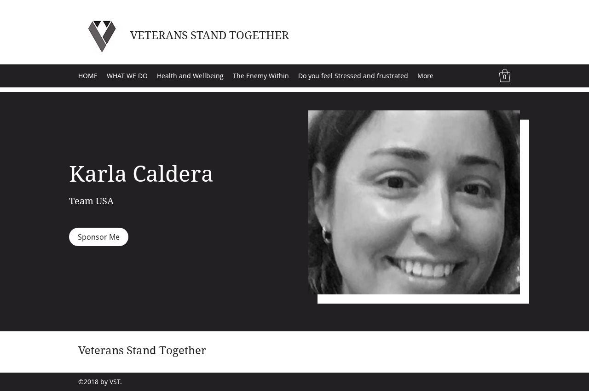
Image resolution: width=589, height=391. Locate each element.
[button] (504, 75)
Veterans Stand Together (142, 350)
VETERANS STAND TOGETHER (209, 35)
